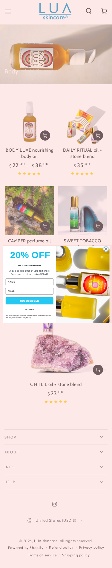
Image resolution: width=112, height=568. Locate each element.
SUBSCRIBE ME (29, 301)
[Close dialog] (106, 249)
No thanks (29, 309)
